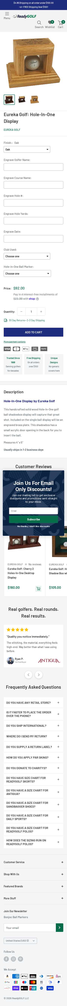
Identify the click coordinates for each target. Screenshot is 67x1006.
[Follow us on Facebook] (6, 959)
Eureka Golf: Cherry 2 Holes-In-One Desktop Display (21, 573)
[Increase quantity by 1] (41, 311)
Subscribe (33, 519)
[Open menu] (7, 13)
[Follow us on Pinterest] (20, 959)
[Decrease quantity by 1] (21, 311)
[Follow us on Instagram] (13, 959)
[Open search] (39, 22)
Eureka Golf (12, 129)
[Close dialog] (60, 473)
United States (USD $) (17, 940)
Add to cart (33, 332)
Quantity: (9, 311)
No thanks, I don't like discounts (33, 526)
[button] (28, 674)
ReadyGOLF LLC (20, 998)
